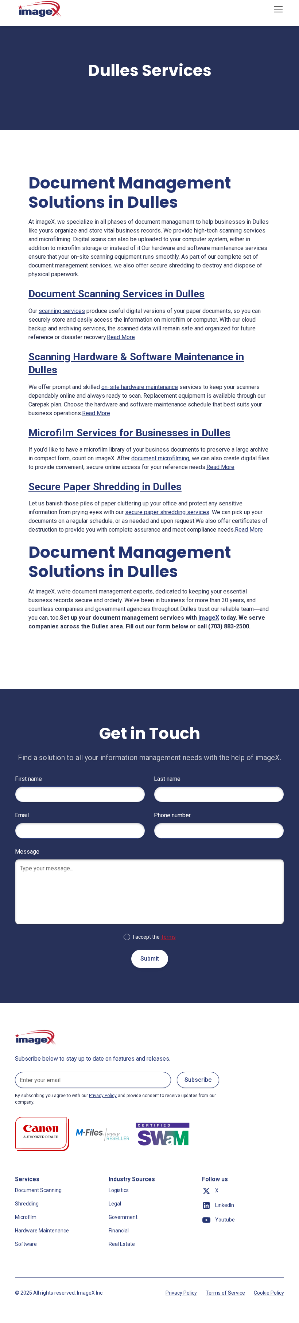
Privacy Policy (181, 1293)
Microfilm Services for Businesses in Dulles (129, 433)
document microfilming (160, 458)
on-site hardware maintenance (139, 387)
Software (26, 1244)
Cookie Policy (269, 1293)
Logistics (119, 1190)
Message (27, 851)
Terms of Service (225, 1293)
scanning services (62, 310)
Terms (168, 937)
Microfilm (25, 1217)
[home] (40, 9)
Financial (119, 1230)
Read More (121, 337)
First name (28, 778)
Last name (167, 778)
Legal (115, 1204)
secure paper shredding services (167, 512)
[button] (276, 9)
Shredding (27, 1204)
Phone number (172, 815)
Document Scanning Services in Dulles (116, 294)
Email (22, 815)
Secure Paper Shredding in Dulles (105, 487)
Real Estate (122, 1244)
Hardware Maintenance (42, 1230)
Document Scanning (38, 1190)
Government (123, 1217)
